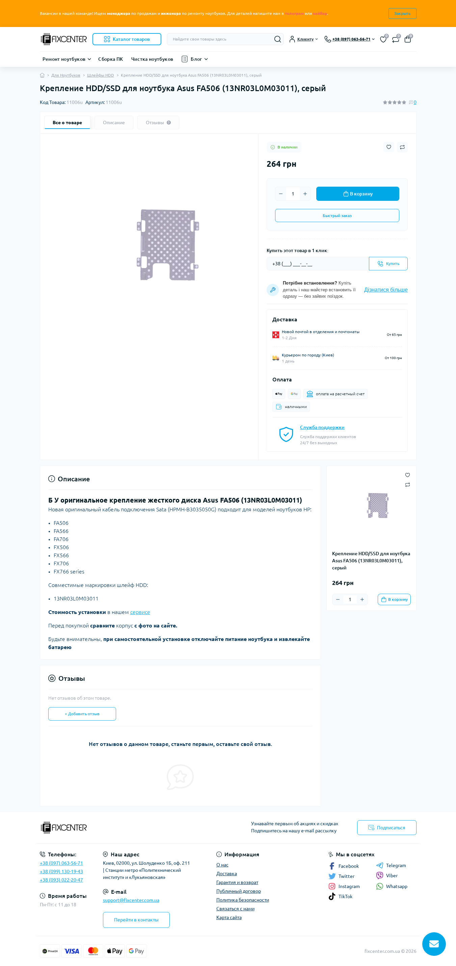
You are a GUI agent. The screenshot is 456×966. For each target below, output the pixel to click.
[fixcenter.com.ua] (132, 827)
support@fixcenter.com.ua (131, 900)
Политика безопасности (242, 900)
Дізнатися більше (386, 290)
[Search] (277, 39)
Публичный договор (238, 891)
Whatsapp (396, 886)
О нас (222, 864)
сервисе (140, 612)
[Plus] (305, 193)
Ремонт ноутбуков (64, 59)
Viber (392, 875)
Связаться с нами (235, 908)
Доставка (226, 873)
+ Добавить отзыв (82, 714)
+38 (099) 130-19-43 (61, 871)
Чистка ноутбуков (152, 59)
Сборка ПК (110, 59)
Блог (196, 59)
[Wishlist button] (388, 147)
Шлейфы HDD (100, 75)
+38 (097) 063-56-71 (61, 863)
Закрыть (402, 13)
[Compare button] (402, 147)
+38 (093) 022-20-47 (61, 880)
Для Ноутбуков (65, 75)
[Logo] (63, 39)
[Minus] (280, 193)
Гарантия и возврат (237, 882)
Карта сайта (229, 917)
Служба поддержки (322, 427)
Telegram (396, 865)
